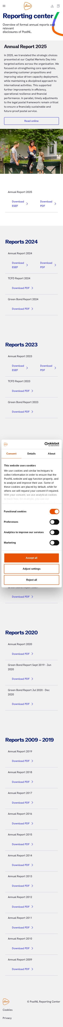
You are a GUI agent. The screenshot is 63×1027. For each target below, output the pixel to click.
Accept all (31, 557)
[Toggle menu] (4, 6)
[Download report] (52, 6)
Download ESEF (18, 204)
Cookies (8, 1010)
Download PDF (46, 204)
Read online (31, 121)
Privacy (7, 1018)
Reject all (31, 579)
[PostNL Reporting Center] (28, 6)
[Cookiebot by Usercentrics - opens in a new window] (45, 444)
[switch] (54, 522)
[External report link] (58, 6)
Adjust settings (31, 568)
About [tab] (51, 453)
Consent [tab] (11, 453)
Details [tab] (31, 453)
